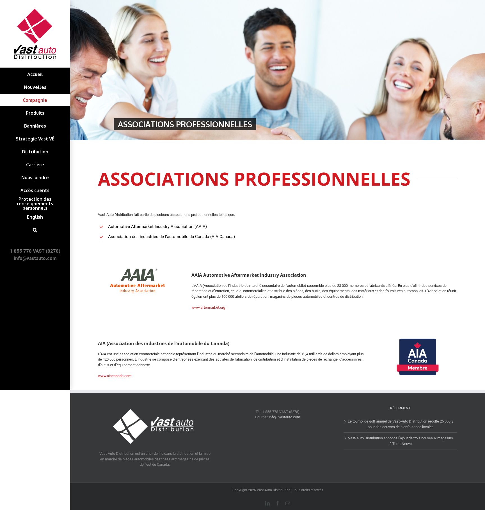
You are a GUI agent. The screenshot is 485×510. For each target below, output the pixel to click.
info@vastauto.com (284, 417)
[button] (35, 229)
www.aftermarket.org (208, 307)
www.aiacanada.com (114, 376)
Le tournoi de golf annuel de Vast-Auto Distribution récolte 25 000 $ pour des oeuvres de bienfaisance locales (400, 424)
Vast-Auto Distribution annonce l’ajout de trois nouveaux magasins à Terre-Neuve (400, 441)
